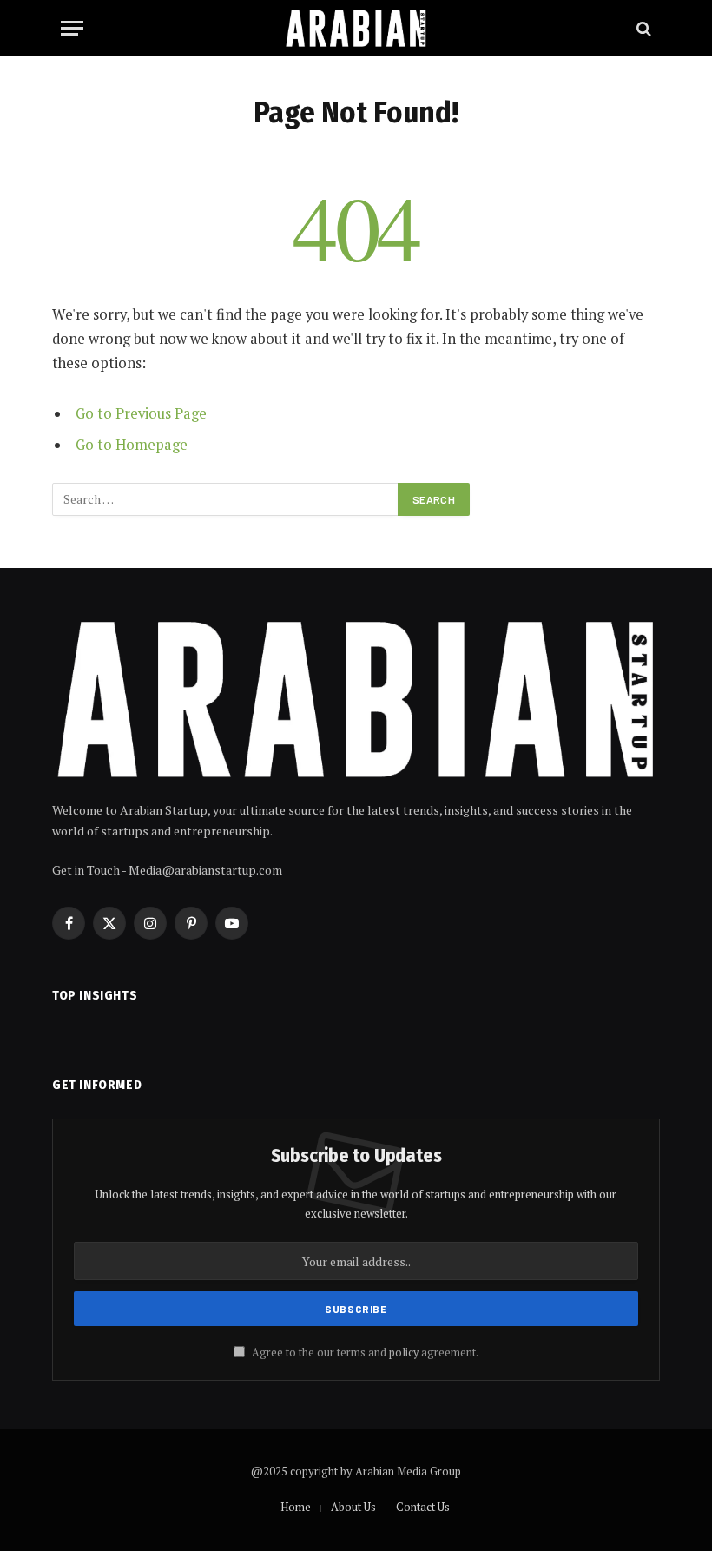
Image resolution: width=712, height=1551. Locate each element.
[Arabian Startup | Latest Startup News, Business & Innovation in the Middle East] (356, 28)
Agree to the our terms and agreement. (363, 1352)
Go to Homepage (132, 444)
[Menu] (72, 28)
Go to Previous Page (141, 413)
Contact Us (423, 1507)
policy (404, 1352)
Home (295, 1507)
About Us (353, 1507)
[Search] (642, 28)
